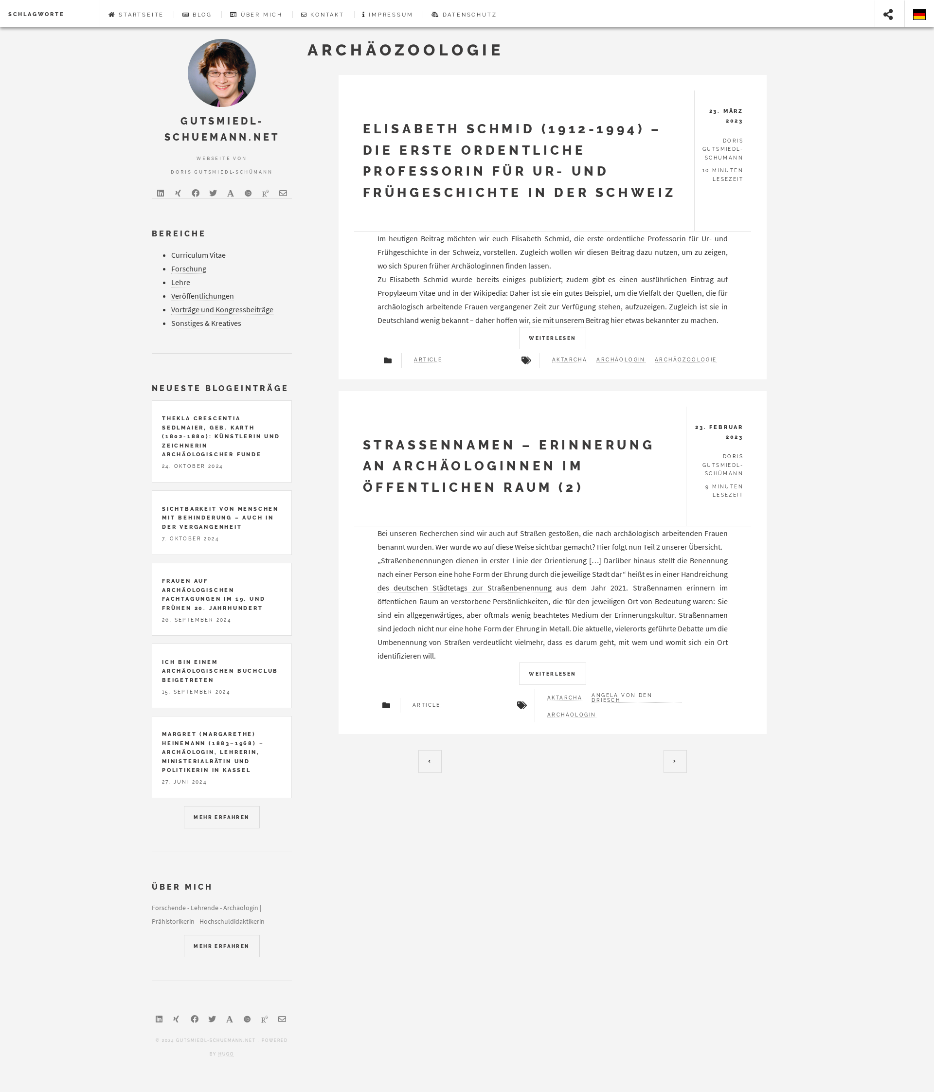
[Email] (283, 193)
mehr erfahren (222, 817)
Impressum (391, 14)
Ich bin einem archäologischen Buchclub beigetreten (220, 671)
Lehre (180, 282)
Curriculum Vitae (198, 255)
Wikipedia (489, 293)
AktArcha (569, 360)
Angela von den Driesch (622, 698)
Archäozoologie (686, 360)
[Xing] (178, 193)
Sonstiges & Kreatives (206, 323)
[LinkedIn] (160, 193)
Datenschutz (470, 14)
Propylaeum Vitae (406, 293)
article (428, 360)
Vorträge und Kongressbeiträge (222, 309)
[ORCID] (248, 193)
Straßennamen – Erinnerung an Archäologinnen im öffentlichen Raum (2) (509, 466)
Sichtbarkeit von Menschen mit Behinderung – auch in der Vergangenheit (220, 517)
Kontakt (327, 14)
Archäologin (620, 360)
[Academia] (230, 193)
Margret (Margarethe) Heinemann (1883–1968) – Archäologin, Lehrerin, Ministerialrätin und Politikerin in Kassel (213, 752)
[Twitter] (213, 193)
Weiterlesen (552, 338)
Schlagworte (36, 14)
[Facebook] (195, 193)
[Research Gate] (265, 193)
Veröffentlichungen (202, 296)
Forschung (188, 268)
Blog (202, 14)
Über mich (262, 14)
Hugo (226, 1054)
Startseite (141, 14)
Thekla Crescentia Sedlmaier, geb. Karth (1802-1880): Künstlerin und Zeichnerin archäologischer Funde (221, 436)
